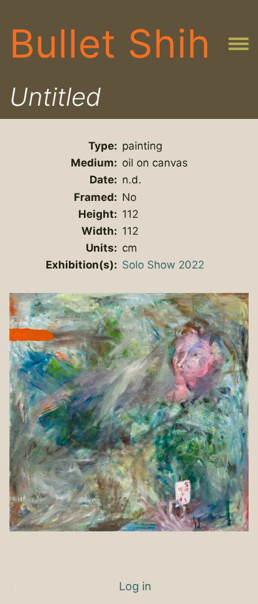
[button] (129, 410)
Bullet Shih (110, 43)
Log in (135, 586)
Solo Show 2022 (163, 264)
